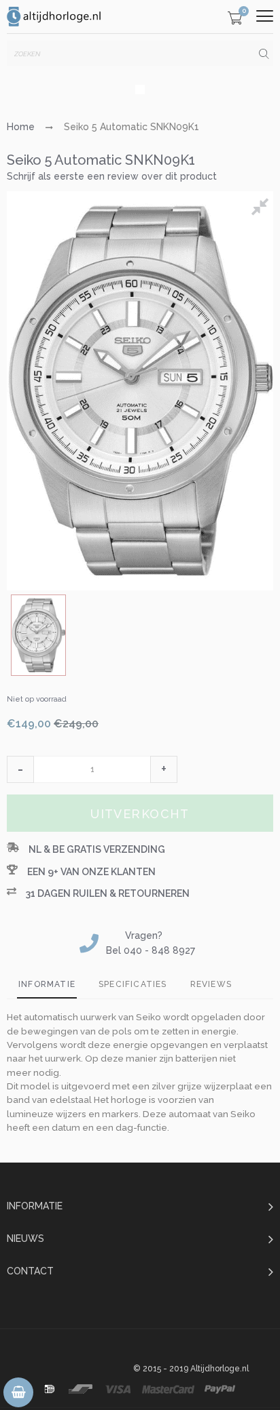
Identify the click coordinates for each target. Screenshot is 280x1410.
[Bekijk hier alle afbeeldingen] (262, 209)
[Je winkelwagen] (235, 20)
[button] (20, 769)
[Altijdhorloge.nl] (54, 16)
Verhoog (163, 769)
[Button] (264, 16)
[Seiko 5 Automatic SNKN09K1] (38, 635)
